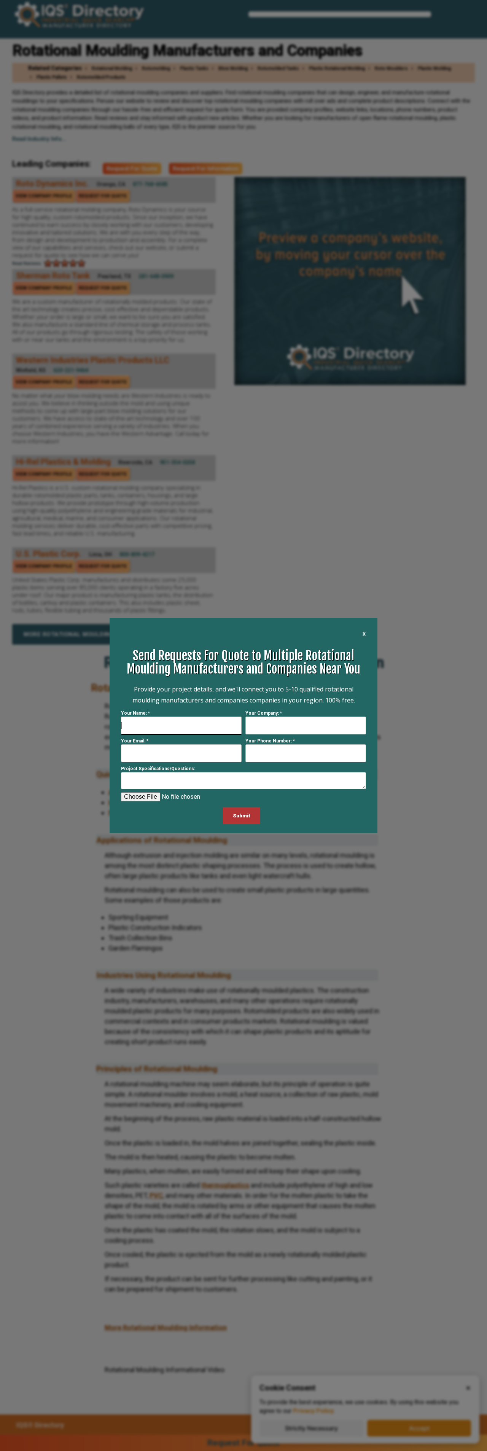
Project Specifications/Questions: (158, 768)
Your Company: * (263, 713)
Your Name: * (135, 713)
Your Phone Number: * (270, 741)
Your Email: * (134, 741)
